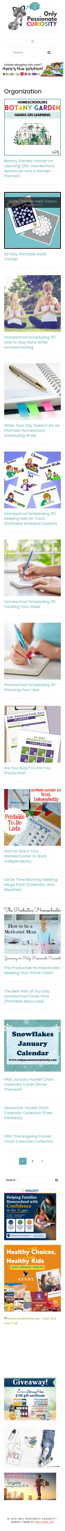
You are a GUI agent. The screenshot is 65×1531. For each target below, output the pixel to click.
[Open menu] (32, 41)
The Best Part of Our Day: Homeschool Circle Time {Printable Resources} (27, 996)
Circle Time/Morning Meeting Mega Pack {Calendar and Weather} (30, 884)
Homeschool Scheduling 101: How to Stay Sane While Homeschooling (30, 342)
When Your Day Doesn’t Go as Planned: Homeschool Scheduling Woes (31, 430)
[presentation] (32, 127)
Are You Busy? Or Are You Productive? (27, 770)
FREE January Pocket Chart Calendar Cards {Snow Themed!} (29, 1084)
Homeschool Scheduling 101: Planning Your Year (30, 687)
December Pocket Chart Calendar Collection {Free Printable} (28, 1112)
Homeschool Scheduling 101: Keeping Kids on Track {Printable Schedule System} (30, 518)
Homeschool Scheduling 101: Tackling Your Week (30, 604)
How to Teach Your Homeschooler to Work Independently (25, 856)
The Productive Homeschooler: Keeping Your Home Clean (32, 970)
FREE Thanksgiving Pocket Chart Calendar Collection (28, 1139)
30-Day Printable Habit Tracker (25, 257)
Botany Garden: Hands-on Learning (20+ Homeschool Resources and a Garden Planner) (29, 168)
